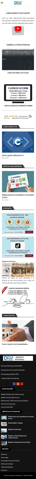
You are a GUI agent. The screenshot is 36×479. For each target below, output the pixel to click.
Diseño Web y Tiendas (15, 423)
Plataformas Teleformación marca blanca (14, 401)
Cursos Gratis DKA (7, 407)
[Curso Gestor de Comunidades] (18, 330)
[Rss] (18, 383)
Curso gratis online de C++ (13, 155)
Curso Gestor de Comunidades (15, 344)
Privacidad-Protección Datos (10, 461)
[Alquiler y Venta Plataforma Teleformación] (4, 437)
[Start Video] (18, 30)
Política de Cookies (7, 464)
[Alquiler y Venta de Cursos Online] (4, 443)
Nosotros (4, 454)
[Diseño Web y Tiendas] (4, 424)
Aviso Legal (4, 457)
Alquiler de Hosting (14, 429)
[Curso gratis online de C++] (18, 142)
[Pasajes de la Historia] (18, 270)
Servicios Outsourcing (8, 404)
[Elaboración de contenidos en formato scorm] (18, 181)
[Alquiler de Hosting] (4, 430)
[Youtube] (21, 383)
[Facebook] (14, 383)
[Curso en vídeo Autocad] (18, 59)
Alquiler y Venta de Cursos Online (19, 442)
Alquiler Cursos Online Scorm (10, 397)
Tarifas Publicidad (7, 467)
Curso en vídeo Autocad (18, 73)
